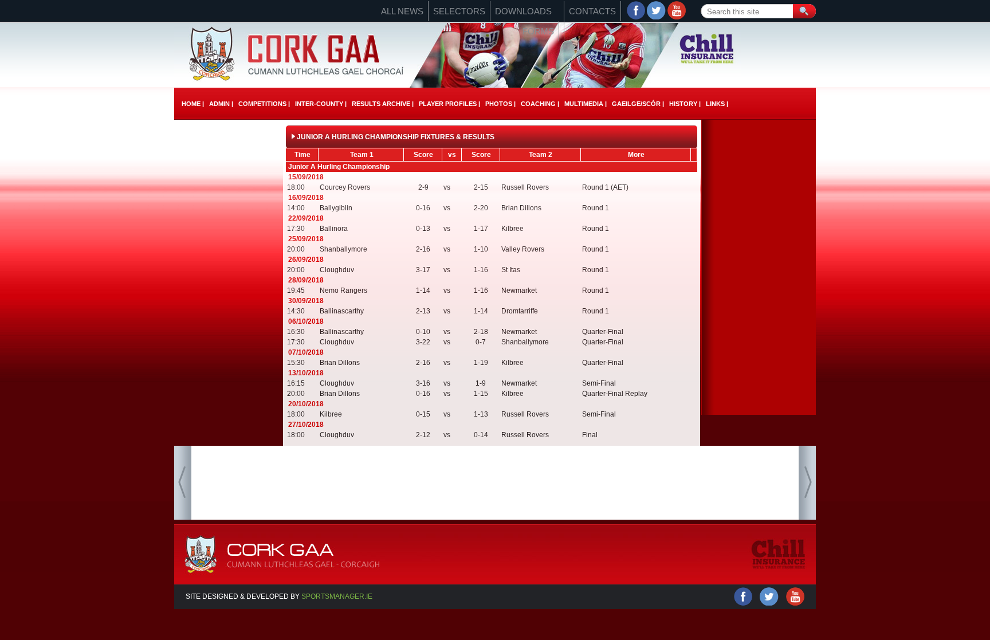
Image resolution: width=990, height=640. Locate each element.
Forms (538, 31)
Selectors (459, 11)
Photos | (500, 103)
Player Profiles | (449, 103)
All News (402, 11)
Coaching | (540, 103)
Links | (717, 103)
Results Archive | (383, 103)
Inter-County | (321, 103)
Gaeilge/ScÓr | (638, 103)
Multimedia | (585, 103)
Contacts (592, 11)
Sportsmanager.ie (336, 596)
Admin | (221, 103)
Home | (193, 103)
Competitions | (264, 103)
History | (685, 103)
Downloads (523, 11)
